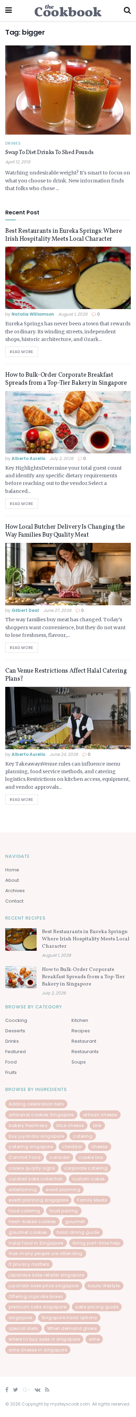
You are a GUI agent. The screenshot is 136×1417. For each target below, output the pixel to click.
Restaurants (85, 1051)
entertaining (23, 1190)
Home (12, 870)
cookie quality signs (32, 1168)
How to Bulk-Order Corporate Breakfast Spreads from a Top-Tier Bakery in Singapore (66, 379)
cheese (99, 1147)
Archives (15, 890)
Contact (14, 901)
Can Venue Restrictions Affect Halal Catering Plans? (66, 675)
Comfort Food (24, 1157)
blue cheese (70, 1125)
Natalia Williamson (33, 314)
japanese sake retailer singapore (46, 1275)
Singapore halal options (69, 1318)
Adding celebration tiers (36, 1104)
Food (11, 1062)
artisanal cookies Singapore (41, 1115)
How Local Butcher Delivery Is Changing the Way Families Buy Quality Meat (65, 531)
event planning (63, 1190)
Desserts (15, 1030)
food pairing (64, 1211)
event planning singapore (38, 1200)
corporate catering (85, 1168)
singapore (20, 1318)
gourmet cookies (28, 1232)
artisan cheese (100, 1115)
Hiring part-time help (96, 1243)
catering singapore (31, 1147)
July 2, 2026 (62, 458)
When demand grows (72, 1328)
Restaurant (83, 1041)
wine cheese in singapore (38, 1350)
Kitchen (79, 1020)
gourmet (75, 1221)
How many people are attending (46, 1253)
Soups (78, 1062)
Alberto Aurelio (28, 458)
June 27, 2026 (57, 610)
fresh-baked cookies (32, 1221)
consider (60, 1157)
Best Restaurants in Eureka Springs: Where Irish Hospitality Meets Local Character (63, 235)
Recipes (80, 1030)
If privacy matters (29, 1264)
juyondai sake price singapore (44, 1286)
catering (82, 1136)
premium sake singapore (37, 1307)
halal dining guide (77, 1232)
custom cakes (88, 1179)
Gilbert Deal (25, 610)
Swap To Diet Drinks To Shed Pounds (49, 152)
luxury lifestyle (104, 1286)
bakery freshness (28, 1125)
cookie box (91, 1157)
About (12, 880)
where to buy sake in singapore (44, 1339)
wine (94, 1339)
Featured (15, 1051)
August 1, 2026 (73, 314)
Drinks (13, 143)
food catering (24, 1211)
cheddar (72, 1147)
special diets (23, 1328)
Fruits (11, 1072)
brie (97, 1125)
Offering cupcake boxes (36, 1296)
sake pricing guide (96, 1307)
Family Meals (92, 1200)
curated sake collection (36, 1179)
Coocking (16, 1020)
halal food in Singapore (36, 1243)
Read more (21, 352)
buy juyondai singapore (36, 1136)
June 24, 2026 (64, 754)
